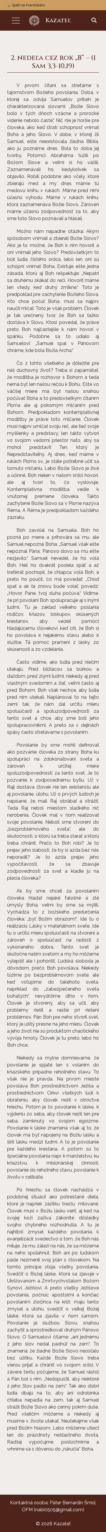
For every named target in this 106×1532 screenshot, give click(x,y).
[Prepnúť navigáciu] (15, 20)
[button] (94, 20)
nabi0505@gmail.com (59, 1509)
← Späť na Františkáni (26, 5)
